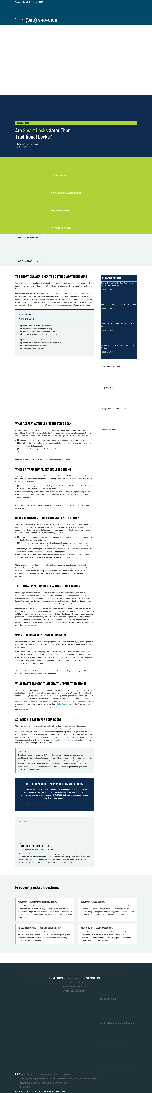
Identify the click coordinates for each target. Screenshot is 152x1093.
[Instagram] (51, 978)
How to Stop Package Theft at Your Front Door (118, 304)
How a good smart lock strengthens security (39, 331)
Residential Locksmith (108, 290)
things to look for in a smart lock (65, 740)
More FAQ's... (26, 1087)
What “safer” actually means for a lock (37, 326)
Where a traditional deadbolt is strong (37, 328)
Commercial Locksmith (74, 982)
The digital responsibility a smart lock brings (39, 334)
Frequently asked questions (33, 348)
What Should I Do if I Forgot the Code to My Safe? (45, 1074)
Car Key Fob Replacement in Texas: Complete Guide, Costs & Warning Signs (58, 1078)
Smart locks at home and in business (36, 340)
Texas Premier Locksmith (34, 854)
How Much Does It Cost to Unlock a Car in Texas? (45, 1082)
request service (41, 803)
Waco (64, 704)
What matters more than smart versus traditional (41, 343)
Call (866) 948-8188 (28, 803)
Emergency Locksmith (74, 990)
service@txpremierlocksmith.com (117, 1023)
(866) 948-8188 (64, 795)
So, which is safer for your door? (34, 345)
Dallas (59, 704)
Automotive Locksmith (74, 986)
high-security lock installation (76, 701)
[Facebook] (49, 978)
